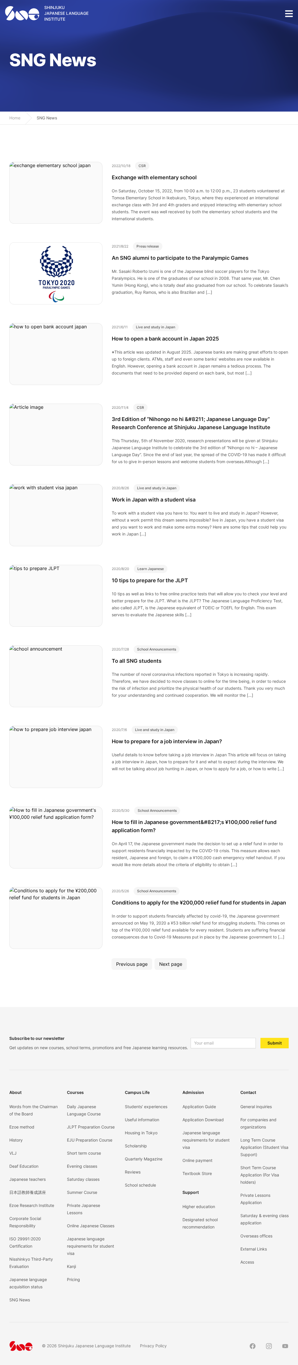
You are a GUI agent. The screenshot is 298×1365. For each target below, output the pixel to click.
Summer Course (82, 1192)
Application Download (203, 1119)
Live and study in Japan (155, 327)
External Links (253, 1248)
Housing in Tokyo (141, 1132)
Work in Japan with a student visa (154, 500)
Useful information (142, 1119)
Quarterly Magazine (143, 1158)
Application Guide (199, 1106)
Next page (170, 964)
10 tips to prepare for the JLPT (150, 580)
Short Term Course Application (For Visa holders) (259, 1175)
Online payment (197, 1160)
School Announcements (156, 649)
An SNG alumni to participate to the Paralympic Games (180, 258)
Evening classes (82, 1166)
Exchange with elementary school (154, 177)
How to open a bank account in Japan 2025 (165, 339)
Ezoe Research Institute (31, 1205)
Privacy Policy (153, 1345)
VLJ (13, 1153)
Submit (274, 1042)
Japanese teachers (27, 1179)
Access (247, 1262)
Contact (248, 1092)
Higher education (198, 1206)
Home (14, 117)
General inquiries (256, 1106)
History (16, 1140)
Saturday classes (83, 1179)
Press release (147, 246)
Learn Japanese (150, 569)
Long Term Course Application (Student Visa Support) (264, 1147)
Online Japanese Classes (90, 1225)
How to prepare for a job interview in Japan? (167, 741)
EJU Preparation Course (89, 1140)
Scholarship (136, 1145)
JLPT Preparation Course (91, 1126)
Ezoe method (21, 1126)
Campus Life (137, 1092)
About (15, 1092)
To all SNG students (137, 661)
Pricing (73, 1279)
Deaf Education (23, 1166)
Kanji (71, 1266)
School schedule (140, 1185)
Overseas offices (256, 1235)
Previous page (132, 964)
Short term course (84, 1153)
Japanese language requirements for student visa (90, 1246)
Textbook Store (197, 1173)
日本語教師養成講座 (27, 1192)
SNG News (47, 117)
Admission (193, 1092)
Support (190, 1192)
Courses (75, 1092)
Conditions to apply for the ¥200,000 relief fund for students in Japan (199, 903)
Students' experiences (146, 1106)
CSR (142, 166)
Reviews (133, 1171)
